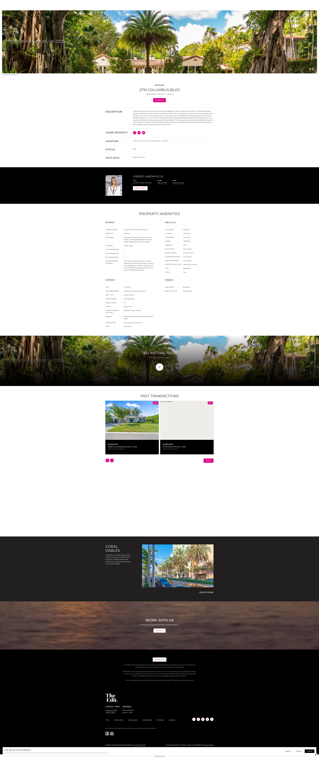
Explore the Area (206, 592)
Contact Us (172, 720)
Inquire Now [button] (159, 100)
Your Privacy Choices (159, 756)
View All (209, 460)
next (112, 460)
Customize (299, 751)
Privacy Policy (208, 745)
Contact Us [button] (160, 630)
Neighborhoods (147, 720)
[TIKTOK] (211, 719)
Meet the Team (118, 720)
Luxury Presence (139, 745)
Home (107, 720)
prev (107, 460)
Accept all (309, 751)
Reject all (288, 751)
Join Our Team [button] (159, 659)
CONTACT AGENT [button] (140, 188)
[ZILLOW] (207, 719)
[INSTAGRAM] (194, 719)
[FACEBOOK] (198, 719)
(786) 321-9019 (162, 183)
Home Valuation (133, 720)
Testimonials (160, 720)
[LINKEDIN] (203, 719)
